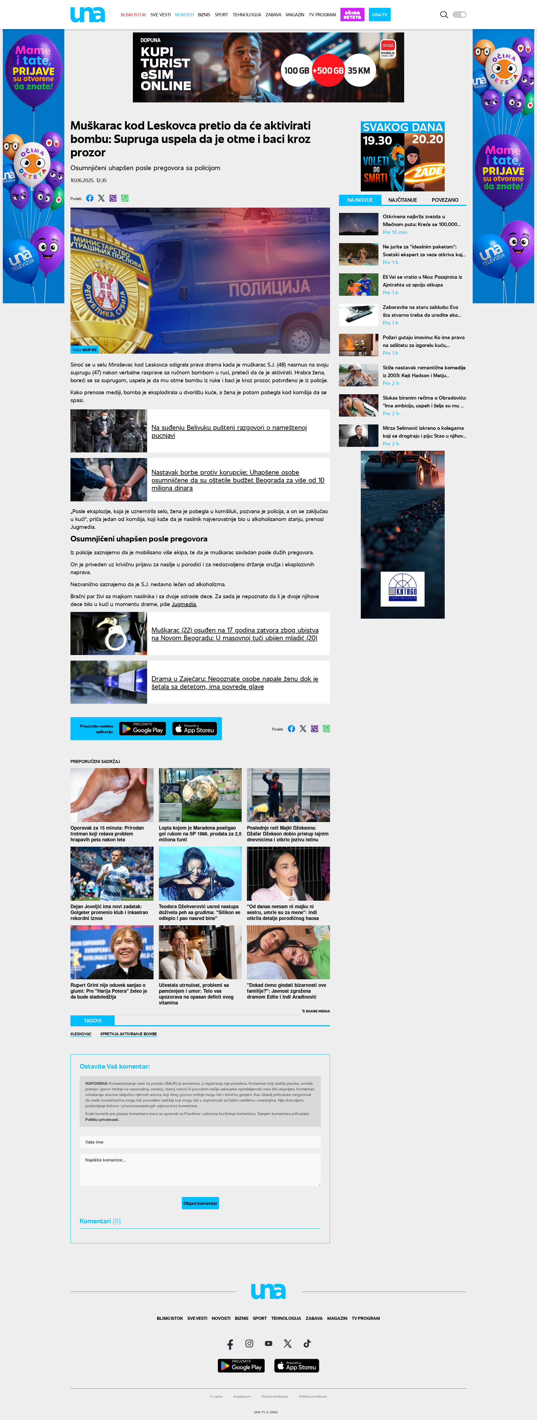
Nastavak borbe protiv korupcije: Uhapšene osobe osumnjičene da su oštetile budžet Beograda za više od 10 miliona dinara (238, 479)
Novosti (184, 14)
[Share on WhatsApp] (124, 198)
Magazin (295, 14)
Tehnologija (247, 14)
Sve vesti (160, 14)
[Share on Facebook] (89, 198)
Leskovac (82, 1033)
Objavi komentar (200, 1203)
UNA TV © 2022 (266, 1412)
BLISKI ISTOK (133, 14)
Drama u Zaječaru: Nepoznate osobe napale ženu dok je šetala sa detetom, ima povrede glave (235, 682)
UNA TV (379, 14)
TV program (322, 14)
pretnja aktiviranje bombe (130, 1033)
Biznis (204, 14)
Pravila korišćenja (275, 1396)
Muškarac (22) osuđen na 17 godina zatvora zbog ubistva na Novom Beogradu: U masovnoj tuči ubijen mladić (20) (235, 633)
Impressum (242, 1396)
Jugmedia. (184, 603)
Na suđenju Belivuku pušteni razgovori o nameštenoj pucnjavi (229, 431)
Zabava (273, 14)
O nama (216, 1396)
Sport (221, 14)
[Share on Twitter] (101, 198)
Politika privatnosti (313, 1396)
